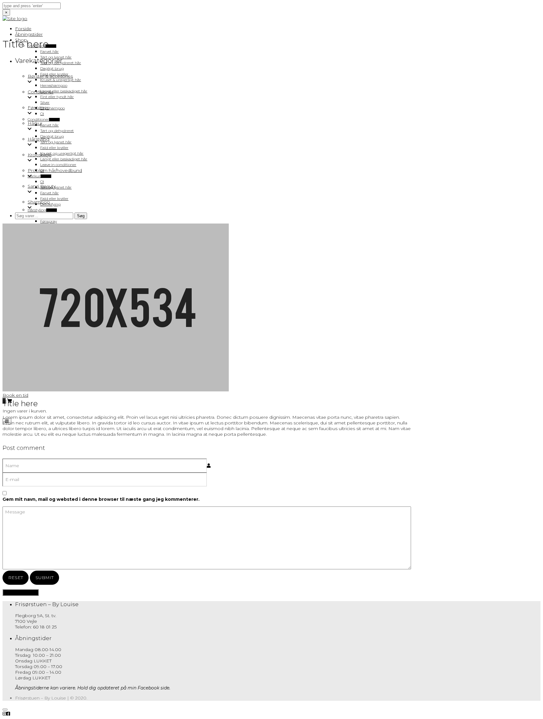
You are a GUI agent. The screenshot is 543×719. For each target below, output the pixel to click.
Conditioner (40, 92)
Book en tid (15, 395)
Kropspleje (40, 155)
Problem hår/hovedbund (55, 170)
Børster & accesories (50, 76)
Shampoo (39, 202)
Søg (81, 215)
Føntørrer (38, 107)
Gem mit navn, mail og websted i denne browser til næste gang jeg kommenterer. (101, 499)
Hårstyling (38, 139)
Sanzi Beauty (42, 186)
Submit (44, 577)
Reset (15, 577)
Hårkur (35, 123)
